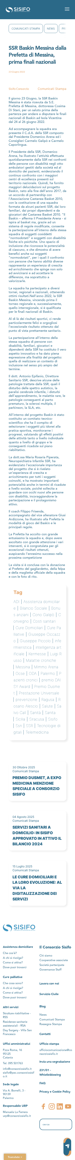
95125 (7, 1054)
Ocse (20, 673)
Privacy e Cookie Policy (54, 1092)
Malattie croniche (41, 660)
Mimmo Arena (46, 667)
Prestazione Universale (39, 693)
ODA (33, 673)
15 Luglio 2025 (22, 866)
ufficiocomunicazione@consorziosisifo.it (55, 1052)
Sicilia (20, 719)
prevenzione (26, 699)
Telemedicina (37, 732)
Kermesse (37, 654)
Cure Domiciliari (29, 628)
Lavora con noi (49, 983)
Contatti (45, 1034)
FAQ (42, 1083)
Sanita (50, 712)
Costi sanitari (44, 621)
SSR (29, 725)
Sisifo (53, 719)
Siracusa (36, 719)
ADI (16, 601)
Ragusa (47, 699)
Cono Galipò (43, 614)
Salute (47, 706)
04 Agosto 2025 (23, 817)
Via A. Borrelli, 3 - (14, 1090)
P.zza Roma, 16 (12, 1050)
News (51, 28)
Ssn (19, 725)
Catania (8, 1057)
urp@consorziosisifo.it (17, 1116)
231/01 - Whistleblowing (50, 1072)
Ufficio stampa (49, 1044)
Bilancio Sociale (33, 608)
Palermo (48, 673)
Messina (23, 667)
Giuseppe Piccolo (35, 641)
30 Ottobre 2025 (23, 767)
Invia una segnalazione (54, 1062)
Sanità (35, 712)
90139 (7, 1094)
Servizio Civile (49, 994)
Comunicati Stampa (26, 28)
